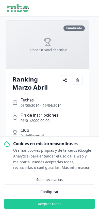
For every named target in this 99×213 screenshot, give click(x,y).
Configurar (49, 191)
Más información (76, 167)
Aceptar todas (49, 203)
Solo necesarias (49, 179)
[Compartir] (65, 80)
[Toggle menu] (87, 8)
